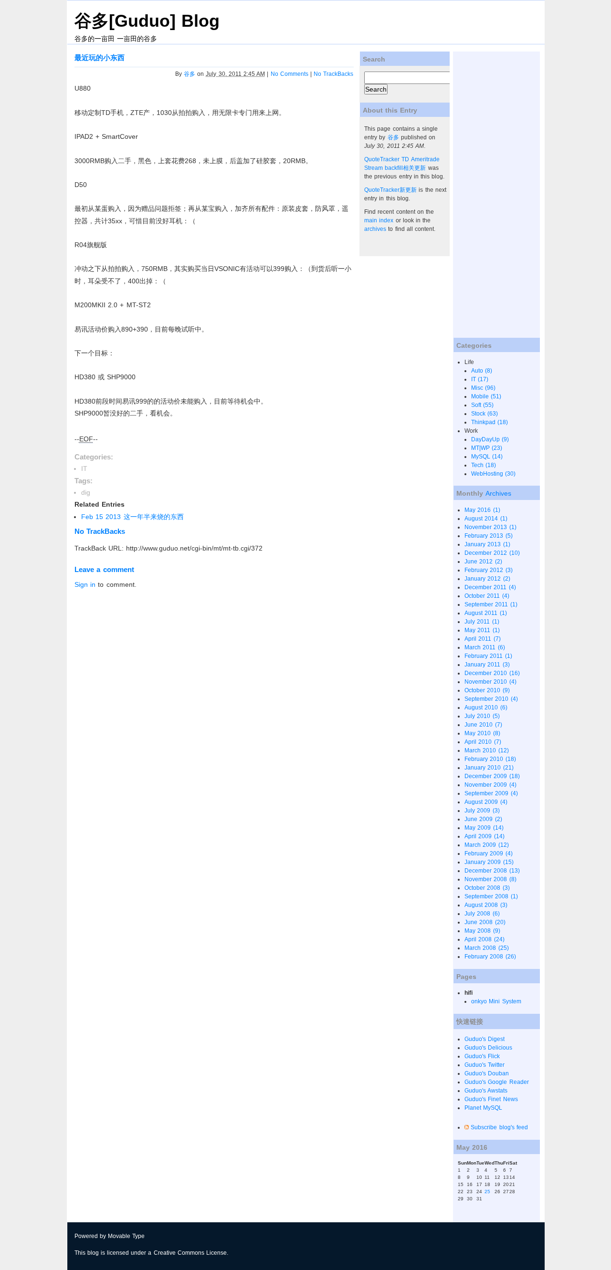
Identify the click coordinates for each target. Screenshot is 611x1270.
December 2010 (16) (491, 673)
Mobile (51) (486, 396)
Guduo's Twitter (484, 1065)
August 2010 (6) (485, 707)
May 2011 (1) (481, 630)
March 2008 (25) (486, 948)
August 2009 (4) (485, 802)
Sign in (84, 584)
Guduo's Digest (484, 1039)
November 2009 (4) (490, 784)
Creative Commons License (190, 1252)
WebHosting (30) (493, 473)
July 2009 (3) (481, 810)
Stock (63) (484, 413)
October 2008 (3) (486, 888)
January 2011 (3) (486, 664)
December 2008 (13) (491, 870)
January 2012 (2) (487, 578)
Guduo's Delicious (488, 1047)
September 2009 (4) (490, 793)
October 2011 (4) (486, 596)
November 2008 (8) (490, 879)
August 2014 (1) (485, 518)
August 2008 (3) (485, 905)
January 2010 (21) (488, 767)
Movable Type (126, 1236)
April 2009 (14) (484, 836)
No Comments (289, 74)
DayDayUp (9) (490, 439)
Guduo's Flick (482, 1056)
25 (487, 1191)
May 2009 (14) (483, 827)
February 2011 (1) (488, 656)
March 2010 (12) (486, 750)
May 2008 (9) (482, 930)
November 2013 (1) (490, 527)
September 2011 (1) (490, 604)
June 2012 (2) (483, 561)
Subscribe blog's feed (499, 1127)
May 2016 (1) (482, 510)
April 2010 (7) (482, 742)
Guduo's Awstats (485, 1090)
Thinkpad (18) (489, 422)
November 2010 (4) (490, 681)
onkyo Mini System (496, 1001)
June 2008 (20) (484, 922)
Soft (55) (482, 405)
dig (85, 492)
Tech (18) (483, 465)
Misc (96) (483, 388)
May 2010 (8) (482, 733)
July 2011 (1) (481, 621)
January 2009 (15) (488, 862)
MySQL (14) (487, 456)
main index (378, 220)
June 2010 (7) (483, 724)
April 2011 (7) (482, 638)
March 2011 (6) (484, 647)
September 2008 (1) (490, 896)
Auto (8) (481, 370)
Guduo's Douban (486, 1073)
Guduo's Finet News (490, 1099)
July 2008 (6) (481, 913)
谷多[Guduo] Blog (147, 21)
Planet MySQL (483, 1107)
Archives (498, 493)
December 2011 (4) (490, 587)
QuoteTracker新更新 (390, 190)
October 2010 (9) (486, 690)
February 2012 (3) (488, 570)
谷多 (189, 74)
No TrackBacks (333, 74)
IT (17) (479, 379)
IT (84, 468)
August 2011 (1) (485, 613)
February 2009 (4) (488, 853)
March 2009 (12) (486, 845)
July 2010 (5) (481, 716)
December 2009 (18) (491, 776)
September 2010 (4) (490, 699)
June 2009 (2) (483, 819)
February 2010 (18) (490, 759)
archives (375, 229)
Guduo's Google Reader (496, 1082)
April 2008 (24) (484, 939)
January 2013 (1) (487, 544)
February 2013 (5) (488, 535)
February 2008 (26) (490, 956)
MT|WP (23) (486, 448)
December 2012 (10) (491, 553)
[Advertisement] (491, 195)
